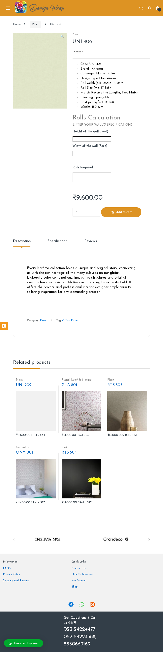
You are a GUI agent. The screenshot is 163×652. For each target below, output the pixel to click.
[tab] (21, 243)
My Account (79, 580)
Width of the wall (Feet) (90, 146)
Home (16, 24)
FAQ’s (7, 568)
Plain (35, 24)
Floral (66, 380)
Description (21, 241)
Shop (75, 586)
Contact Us (79, 568)
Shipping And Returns (16, 580)
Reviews (90, 241)
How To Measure (82, 574)
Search (141, 8)
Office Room (70, 320)
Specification (57, 241)
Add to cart (124, 212)
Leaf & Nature (81, 380)
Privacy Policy (11, 574)
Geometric (23, 447)
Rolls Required (83, 167)
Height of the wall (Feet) (90, 131)
